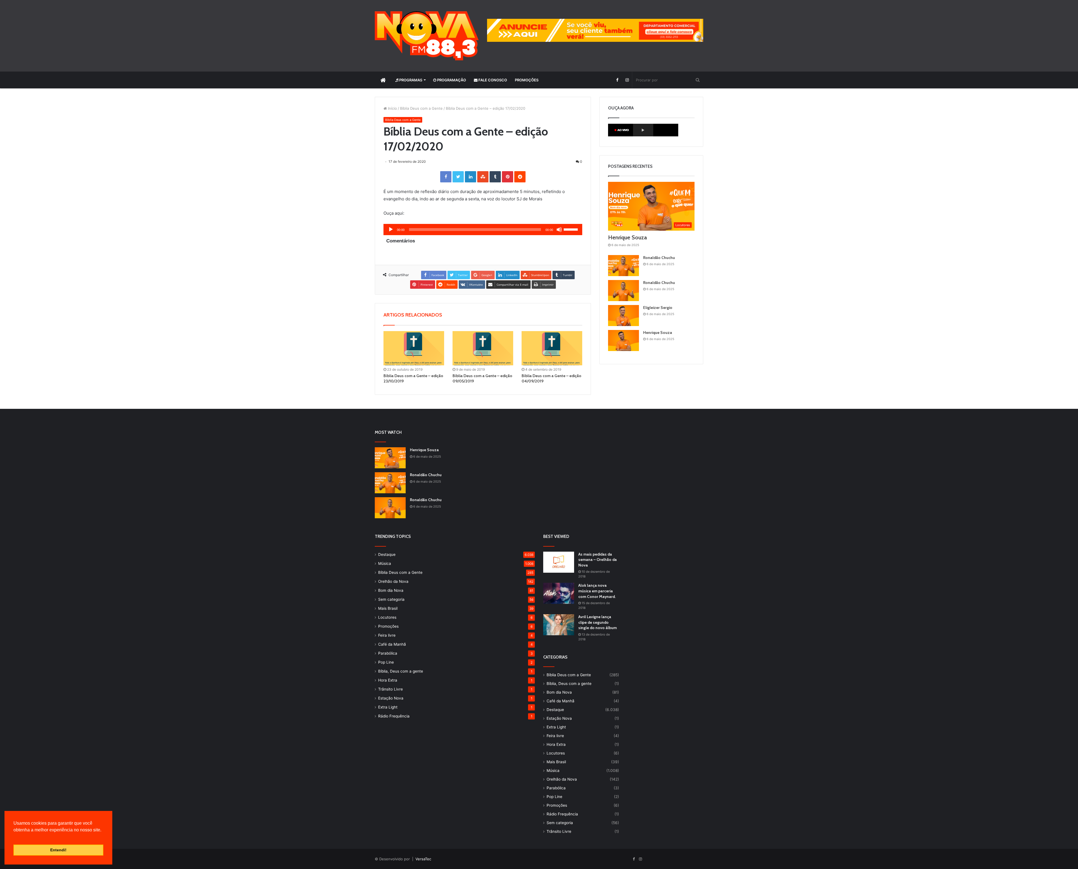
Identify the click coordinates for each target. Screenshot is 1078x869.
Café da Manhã (392, 644)
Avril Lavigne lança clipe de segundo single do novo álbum (597, 622)
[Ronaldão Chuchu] (623, 265)
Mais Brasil (388, 608)
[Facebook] (617, 80)
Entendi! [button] (58, 850)
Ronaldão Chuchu (659, 257)
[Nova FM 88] (427, 35)
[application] (482, 229)
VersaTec (423, 859)
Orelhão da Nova (393, 581)
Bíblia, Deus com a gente (400, 671)
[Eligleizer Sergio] (623, 315)
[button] (14, 837)
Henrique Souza (627, 237)
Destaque (387, 554)
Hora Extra (387, 680)
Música (384, 563)
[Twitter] (458, 176)
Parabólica (387, 653)
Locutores (387, 617)
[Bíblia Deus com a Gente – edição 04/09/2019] (552, 348)
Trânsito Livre (390, 689)
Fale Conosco (492, 80)
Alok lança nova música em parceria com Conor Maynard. (597, 591)
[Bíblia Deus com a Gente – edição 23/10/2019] (413, 348)
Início (392, 108)
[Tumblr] (495, 176)
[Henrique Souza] (623, 340)
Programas (410, 80)
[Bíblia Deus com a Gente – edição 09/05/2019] (483, 348)
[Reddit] (520, 176)
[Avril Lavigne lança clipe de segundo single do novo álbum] (558, 624)
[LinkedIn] (470, 176)
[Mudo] (559, 229)
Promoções (526, 80)
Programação (451, 80)
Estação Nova (390, 698)
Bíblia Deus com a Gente (421, 108)
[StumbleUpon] (482, 176)
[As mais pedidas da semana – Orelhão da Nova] (558, 562)
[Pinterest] (507, 176)
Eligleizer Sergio (657, 307)
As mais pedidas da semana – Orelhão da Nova (597, 560)
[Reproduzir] (391, 229)
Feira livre (387, 635)
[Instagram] (627, 80)
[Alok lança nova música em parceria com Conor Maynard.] (558, 593)
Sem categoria (391, 599)
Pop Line (386, 662)
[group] (595, 30)
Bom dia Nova (390, 590)
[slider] (571, 229)
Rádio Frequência (394, 716)
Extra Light (388, 707)
